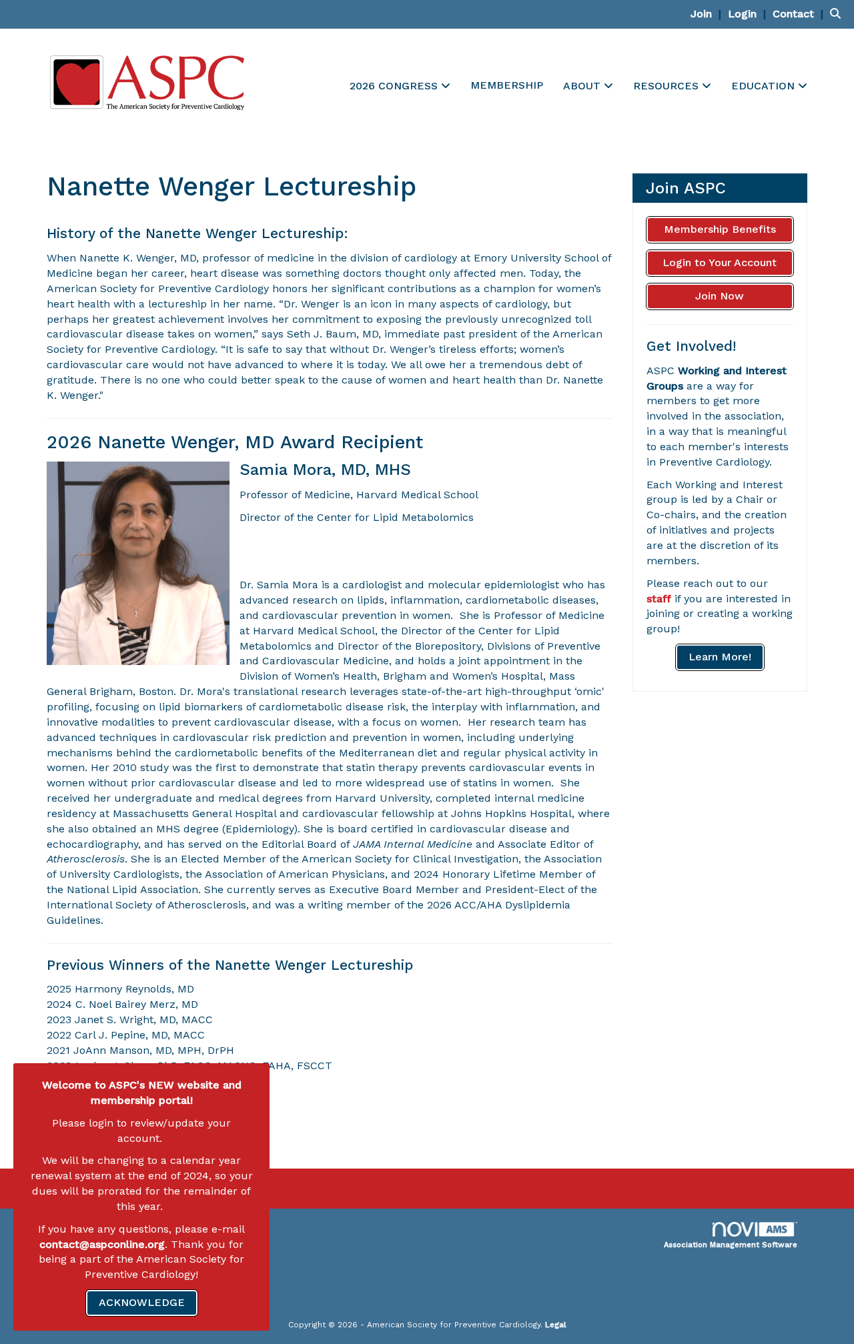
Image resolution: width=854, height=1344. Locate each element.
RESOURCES (667, 85)
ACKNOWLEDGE (142, 1302)
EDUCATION (764, 85)
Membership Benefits (720, 229)
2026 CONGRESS (395, 85)
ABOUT (583, 85)
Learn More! (720, 656)
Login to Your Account (720, 262)
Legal (555, 1324)
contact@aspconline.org (102, 1244)
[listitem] (708, 13)
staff (659, 598)
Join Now (719, 295)
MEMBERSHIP (506, 85)
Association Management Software (730, 1245)
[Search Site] (837, 13)
